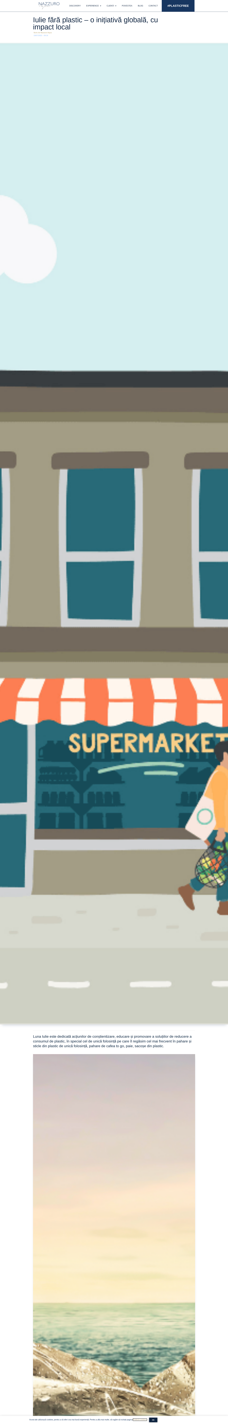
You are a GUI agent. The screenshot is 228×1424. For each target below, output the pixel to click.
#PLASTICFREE (178, 5)
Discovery (75, 6)
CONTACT (153, 6)
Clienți (110, 6)
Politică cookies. (140, 1420)
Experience (92, 6)
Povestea (127, 6)
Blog (140, 6)
